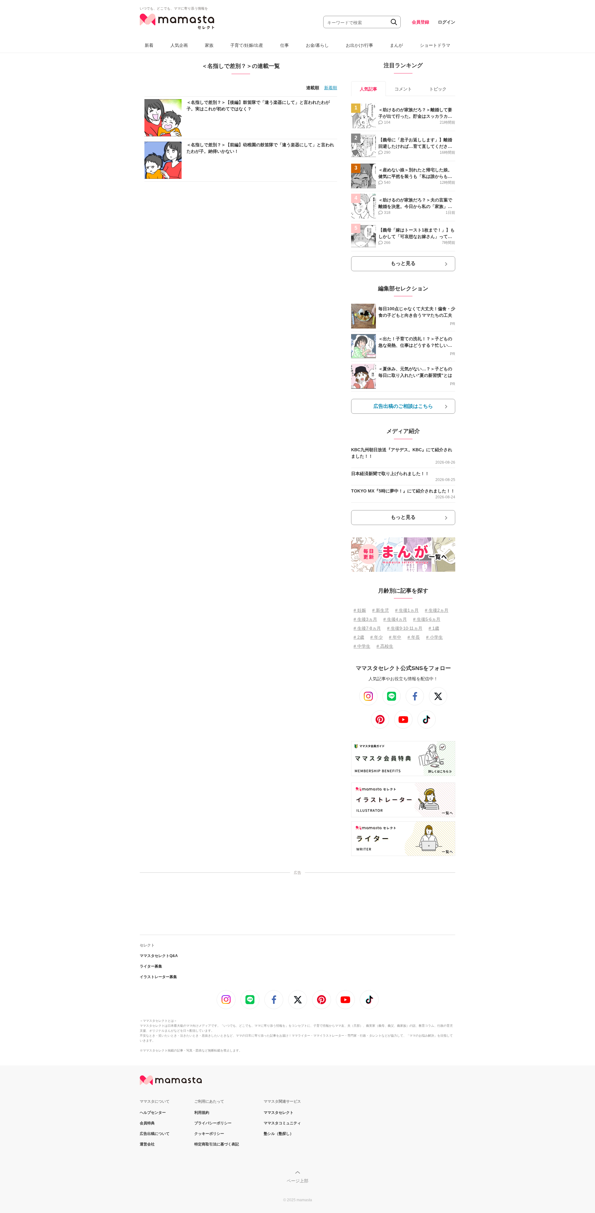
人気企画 (179, 45)
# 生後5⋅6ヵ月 (426, 619)
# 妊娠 (360, 610)
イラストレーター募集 (158, 977)
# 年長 (414, 637)
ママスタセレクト (278, 1112)
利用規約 (201, 1112)
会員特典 (147, 1123)
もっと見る (403, 263)
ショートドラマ (435, 45)
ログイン (446, 22)
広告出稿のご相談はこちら (403, 406)
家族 (209, 45)
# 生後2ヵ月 (436, 610)
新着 (149, 45)
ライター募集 (151, 966)
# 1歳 (434, 628)
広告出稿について (155, 1134)
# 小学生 (434, 637)
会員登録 (420, 22)
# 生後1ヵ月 (407, 610)
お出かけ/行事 (359, 45)
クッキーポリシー (209, 1134)
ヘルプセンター (153, 1112)
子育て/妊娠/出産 (246, 45)
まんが (396, 45)
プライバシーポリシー (212, 1123)
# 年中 (395, 637)
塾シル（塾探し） (278, 1134)
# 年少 (376, 637)
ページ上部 (297, 1180)
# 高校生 (385, 646)
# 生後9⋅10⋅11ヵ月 (404, 628)
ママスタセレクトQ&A (159, 956)
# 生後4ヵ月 (395, 619)
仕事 (284, 45)
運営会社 (147, 1144)
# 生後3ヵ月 (365, 619)
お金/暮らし (317, 45)
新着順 (330, 88)
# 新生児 (380, 610)
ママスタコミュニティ (282, 1123)
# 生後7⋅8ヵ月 (367, 628)
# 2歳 (359, 637)
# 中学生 (362, 646)
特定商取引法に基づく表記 (216, 1144)
